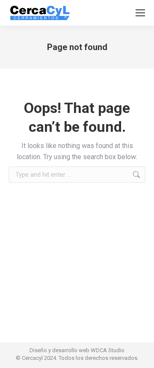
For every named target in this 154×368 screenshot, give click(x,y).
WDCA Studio (107, 350)
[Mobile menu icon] (140, 13)
